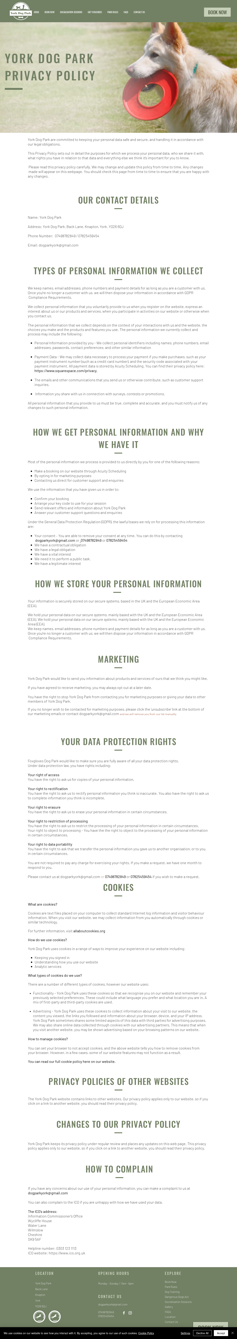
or (103, 540)
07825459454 (88, 236)
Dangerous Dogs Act (177, 1296)
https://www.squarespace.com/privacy (65, 370)
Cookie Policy (146, 1333)
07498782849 (65, 236)
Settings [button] (185, 1333)
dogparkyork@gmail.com (59, 245)
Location (170, 1316)
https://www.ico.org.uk (67, 1253)
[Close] (232, 1333)
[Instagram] (130, 1313)
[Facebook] (124, 1313)
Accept (221, 1333)
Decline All (202, 1333)
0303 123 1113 (66, 1248)
